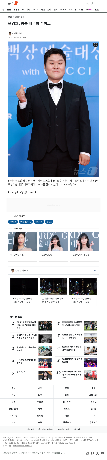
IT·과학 (66, 402)
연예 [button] (10, 17)
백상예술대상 (25, 222)
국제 (94, 388)
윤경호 (49, 222)
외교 (40, 395)
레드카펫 (39, 222)
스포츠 (67, 408)
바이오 (94, 402)
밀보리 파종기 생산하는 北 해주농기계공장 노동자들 (71, 374)
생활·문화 (13, 408)
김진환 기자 (17, 33)
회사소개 (30, 429)
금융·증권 (93, 395)
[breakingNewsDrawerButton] (91, 3)
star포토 (13, 222)
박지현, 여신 (22, 372)
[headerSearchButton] (87, 3)
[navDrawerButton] (97, 3)
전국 (13, 395)
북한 (67, 395)
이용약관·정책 (63, 429)
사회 (40, 388)
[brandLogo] (13, 3)
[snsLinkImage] (87, 453)
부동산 (40, 402)
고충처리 (76, 429)
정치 (13, 388)
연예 (40, 408)
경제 (67, 388)
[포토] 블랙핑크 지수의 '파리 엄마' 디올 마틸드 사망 (26, 325)
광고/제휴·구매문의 (46, 429)
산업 (13, 402)
